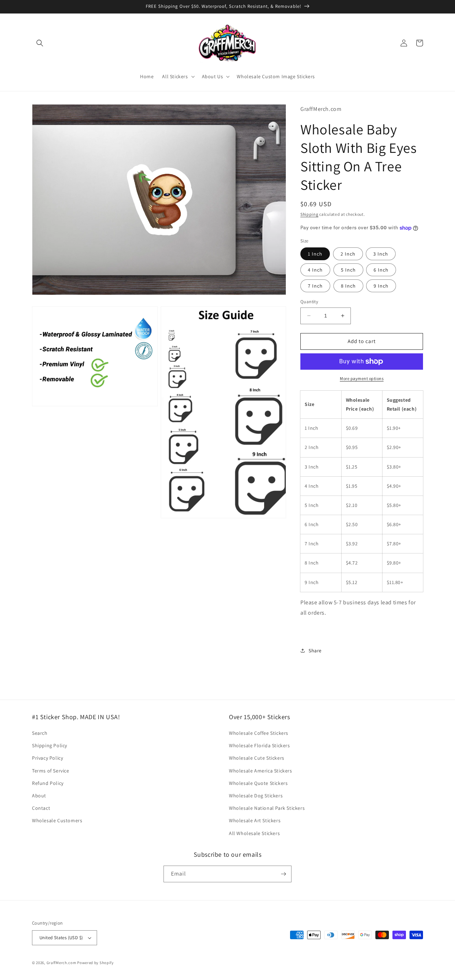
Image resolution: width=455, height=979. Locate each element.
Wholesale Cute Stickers (256, 758)
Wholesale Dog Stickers (256, 795)
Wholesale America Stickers (260, 770)
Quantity (309, 302)
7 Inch (315, 286)
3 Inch (380, 254)
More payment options (362, 378)
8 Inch (348, 286)
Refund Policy (48, 783)
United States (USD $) (61, 938)
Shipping (309, 214)
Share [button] (315, 650)
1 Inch (315, 254)
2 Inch (348, 254)
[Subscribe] (283, 874)
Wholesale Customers (57, 820)
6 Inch (381, 270)
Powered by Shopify (95, 962)
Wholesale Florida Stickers (259, 745)
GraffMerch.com (61, 962)
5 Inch (348, 270)
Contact (41, 808)
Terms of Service (50, 770)
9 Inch (381, 286)
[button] (40, 43)
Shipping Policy (49, 745)
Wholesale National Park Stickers (267, 808)
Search (40, 733)
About (39, 795)
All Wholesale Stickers (254, 833)
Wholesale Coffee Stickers (258, 733)
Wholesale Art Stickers (254, 820)
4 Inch (315, 270)
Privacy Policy (47, 758)
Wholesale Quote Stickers (258, 783)
